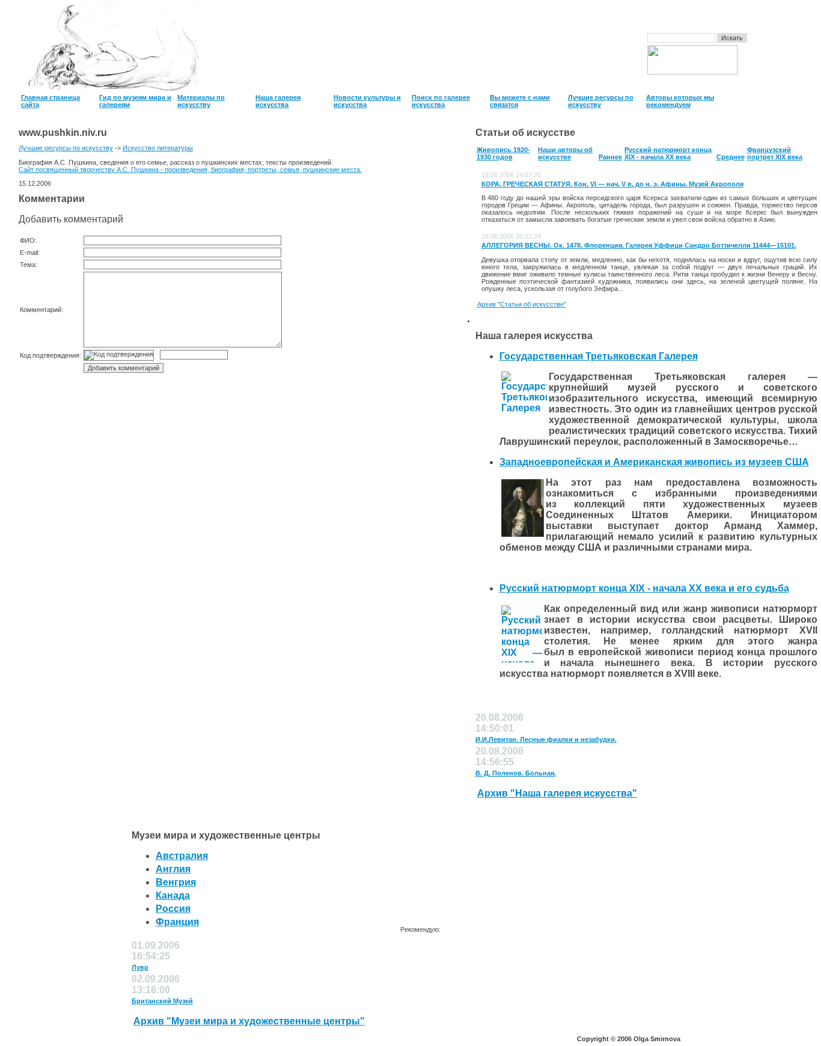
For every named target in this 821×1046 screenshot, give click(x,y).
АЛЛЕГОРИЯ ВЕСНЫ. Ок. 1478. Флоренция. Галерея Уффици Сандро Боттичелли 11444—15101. (638, 245)
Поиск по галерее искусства (441, 101)
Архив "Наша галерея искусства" (557, 793)
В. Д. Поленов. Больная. (515, 773)
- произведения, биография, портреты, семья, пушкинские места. (260, 169)
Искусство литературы (158, 147)
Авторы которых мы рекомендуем (680, 101)
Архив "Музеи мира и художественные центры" (249, 1021)
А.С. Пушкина (138, 169)
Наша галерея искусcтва (278, 101)
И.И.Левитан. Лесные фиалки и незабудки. (546, 739)
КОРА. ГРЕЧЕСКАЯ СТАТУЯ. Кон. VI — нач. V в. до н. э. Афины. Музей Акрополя (612, 184)
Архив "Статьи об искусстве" (521, 304)
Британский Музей (162, 1001)
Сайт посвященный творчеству (68, 169)
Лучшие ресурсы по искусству (66, 147)
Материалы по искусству (201, 101)
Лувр (140, 967)
